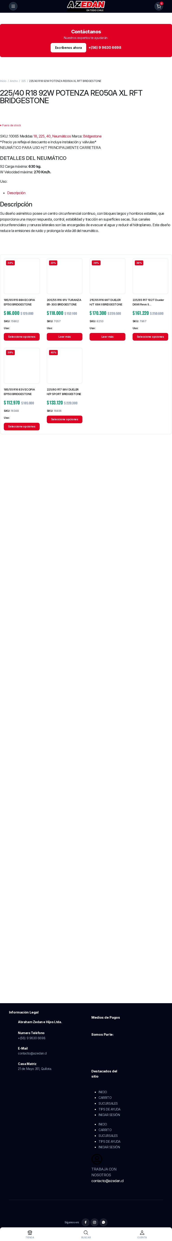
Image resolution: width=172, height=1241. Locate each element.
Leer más (64, 336)
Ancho (14, 81)
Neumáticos (61, 136)
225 (23, 81)
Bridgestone (92, 136)
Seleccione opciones (21, 336)
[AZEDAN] (86, 6)
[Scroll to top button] (164, 1220)
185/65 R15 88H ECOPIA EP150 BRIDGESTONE (19, 302)
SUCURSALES (108, 1103)
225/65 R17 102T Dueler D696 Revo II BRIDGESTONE (148, 302)
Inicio (3, 81)
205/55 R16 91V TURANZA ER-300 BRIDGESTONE (64, 302)
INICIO (103, 1092)
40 (48, 136)
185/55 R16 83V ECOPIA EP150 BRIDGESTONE (19, 392)
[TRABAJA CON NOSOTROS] (97, 1159)
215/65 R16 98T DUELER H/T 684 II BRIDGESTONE (106, 302)
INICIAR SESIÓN (109, 1115)
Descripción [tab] (16, 193)
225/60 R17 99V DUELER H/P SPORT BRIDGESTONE (64, 392)
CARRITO (105, 1097)
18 (35, 136)
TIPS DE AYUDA (109, 1109)
